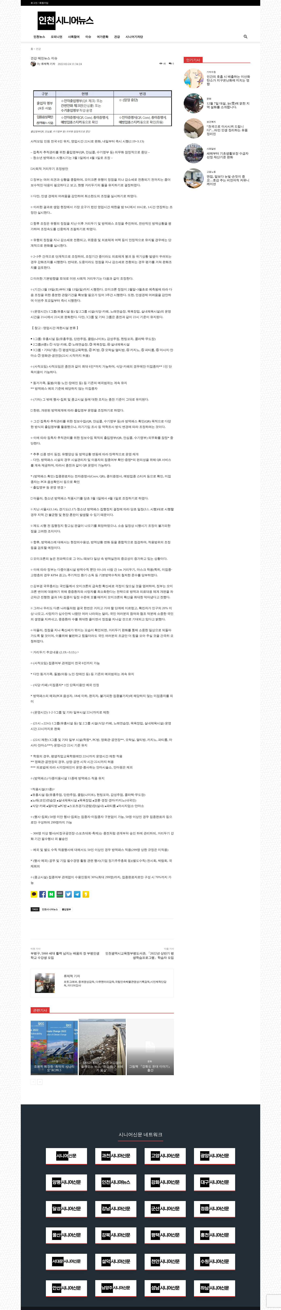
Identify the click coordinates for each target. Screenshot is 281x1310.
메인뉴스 (44, 58)
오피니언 (56, 36)
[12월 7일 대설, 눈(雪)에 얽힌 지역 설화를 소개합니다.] (194, 103)
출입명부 (66, 909)
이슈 (88, 36)
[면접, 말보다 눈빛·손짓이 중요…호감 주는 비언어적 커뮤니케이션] (194, 178)
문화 (149, 1061)
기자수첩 (53, 1061)
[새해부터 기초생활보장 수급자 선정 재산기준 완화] (194, 153)
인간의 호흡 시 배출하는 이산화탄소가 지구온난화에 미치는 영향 (228, 80)
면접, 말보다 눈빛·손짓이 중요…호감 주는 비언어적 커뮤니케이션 (228, 180)
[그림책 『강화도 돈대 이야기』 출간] (150, 1047)
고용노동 (211, 172)
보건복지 (211, 122)
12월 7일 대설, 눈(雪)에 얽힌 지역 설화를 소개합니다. (228, 105)
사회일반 (211, 149)
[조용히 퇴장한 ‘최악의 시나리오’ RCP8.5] (54, 1047)
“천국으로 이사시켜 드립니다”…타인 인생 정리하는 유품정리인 (227, 130)
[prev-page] (33, 1082)
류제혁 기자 (48, 63)
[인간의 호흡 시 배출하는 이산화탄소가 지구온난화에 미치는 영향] (194, 78)
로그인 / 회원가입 (39, 3)
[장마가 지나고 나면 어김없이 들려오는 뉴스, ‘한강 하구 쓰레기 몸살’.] (102, 1047)
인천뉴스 (39, 36)
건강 (117, 36)
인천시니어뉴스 (50, 909)
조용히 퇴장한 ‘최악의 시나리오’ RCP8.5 (54, 1068)
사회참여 (74, 36)
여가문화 (102, 36)
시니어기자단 (134, 36)
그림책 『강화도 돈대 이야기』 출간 (150, 1068)
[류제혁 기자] (34, 63)
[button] (245, 37)
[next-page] (39, 1082)
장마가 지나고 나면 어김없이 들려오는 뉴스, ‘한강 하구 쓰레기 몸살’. (102, 1066)
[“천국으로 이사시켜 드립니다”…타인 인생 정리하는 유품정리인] (194, 128)
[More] (157, 929)
